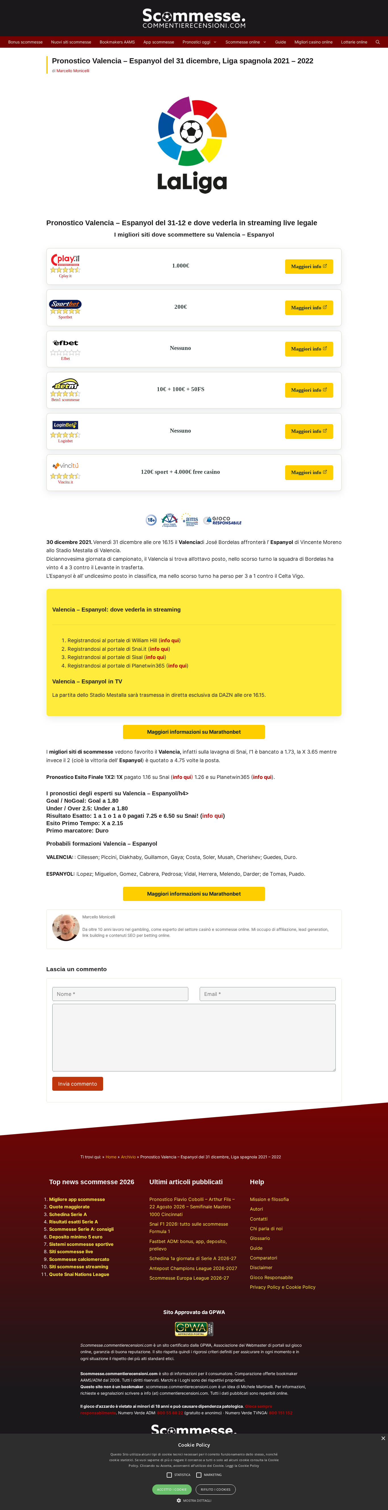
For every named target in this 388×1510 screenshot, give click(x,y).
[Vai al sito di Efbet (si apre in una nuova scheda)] (65, 348)
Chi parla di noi (266, 1228)
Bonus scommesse (25, 41)
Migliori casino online (314, 41)
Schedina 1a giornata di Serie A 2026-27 (192, 1258)
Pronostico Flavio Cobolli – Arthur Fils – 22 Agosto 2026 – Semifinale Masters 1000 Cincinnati (192, 1206)
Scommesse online (243, 41)
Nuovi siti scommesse (71, 41)
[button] (194, 1500)
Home (111, 1156)
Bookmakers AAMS (117, 41)
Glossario (260, 1238)
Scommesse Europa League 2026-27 (189, 1278)
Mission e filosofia (269, 1199)
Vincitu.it (65, 482)
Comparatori (263, 1258)
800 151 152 (281, 1412)
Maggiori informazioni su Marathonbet (194, 732)
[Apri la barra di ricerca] (378, 42)
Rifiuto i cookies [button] (216, 1489)
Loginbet (65, 441)
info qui (169, 640)
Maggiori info (312, 268)
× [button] (383, 1438)
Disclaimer (261, 1267)
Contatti (259, 1219)
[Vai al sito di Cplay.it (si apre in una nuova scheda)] (65, 265)
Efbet (65, 358)
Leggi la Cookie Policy (242, 1465)
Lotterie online (354, 41)
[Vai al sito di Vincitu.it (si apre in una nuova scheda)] (65, 471)
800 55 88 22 (170, 1412)
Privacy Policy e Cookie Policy (283, 1287)
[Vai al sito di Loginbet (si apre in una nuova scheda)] (65, 430)
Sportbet (65, 317)
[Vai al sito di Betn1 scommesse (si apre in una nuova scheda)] (65, 389)
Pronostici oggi (196, 41)
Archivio (128, 1156)
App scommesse (158, 41)
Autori (256, 1209)
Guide (280, 41)
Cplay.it (65, 276)
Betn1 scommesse (65, 400)
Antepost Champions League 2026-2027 (193, 1268)
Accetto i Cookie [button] (172, 1489)
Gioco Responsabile (271, 1277)
